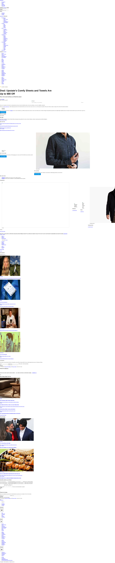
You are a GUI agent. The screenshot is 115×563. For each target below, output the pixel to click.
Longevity (3, 72)
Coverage (3, 514)
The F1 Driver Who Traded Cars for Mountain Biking (7, 306)
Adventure (3, 55)
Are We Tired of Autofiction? (3, 302)
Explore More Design (3, 415)
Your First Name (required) (12, 482)
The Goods (3, 5)
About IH (3, 552)
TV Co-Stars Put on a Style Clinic (5, 443)
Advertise (3, 554)
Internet (5, 27)
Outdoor (3, 80)
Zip (8, 364)
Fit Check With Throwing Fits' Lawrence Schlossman (6, 358)
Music (4, 26)
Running (5, 41)
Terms (3, 555)
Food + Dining (6, 19)
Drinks (5, 18)
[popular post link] (10, 275)
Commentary (3, 64)
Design (5, 25)
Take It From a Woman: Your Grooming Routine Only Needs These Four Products (10, 278)
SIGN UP (1, 496)
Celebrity (3, 63)
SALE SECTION (2, 231)
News (4, 30)
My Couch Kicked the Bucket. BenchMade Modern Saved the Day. (10, 413)
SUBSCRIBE (4, 238)
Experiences (4, 17)
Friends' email (2, 486)
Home (4, 44)
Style (2, 3)
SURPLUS (82, 211)
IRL (2, 515)
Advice (5, 35)
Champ (3, 516)
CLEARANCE (74, 210)
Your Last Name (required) (12, 483)
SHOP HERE (3, 112)
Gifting (5, 49)
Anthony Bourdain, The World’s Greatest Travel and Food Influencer (9, 330)
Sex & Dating (6, 22)
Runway (5, 31)
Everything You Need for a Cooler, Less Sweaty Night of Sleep (9, 404)
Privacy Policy (14, 366)
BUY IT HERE (3, 156)
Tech (4, 47)
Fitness (5, 36)
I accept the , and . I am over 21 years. (11, 366)
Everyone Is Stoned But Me (3, 354)
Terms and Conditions (7, 366)
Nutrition (5, 39)
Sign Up (1, 365)
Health (4, 37)
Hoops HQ (3, 50)
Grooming (3, 68)
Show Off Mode (6, 21)
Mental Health (6, 38)
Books (3, 59)
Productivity (5, 40)
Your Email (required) (11, 481)
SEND (1, 487)
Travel (4, 20)
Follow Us (1, 7)
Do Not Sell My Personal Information (7, 560)
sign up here (65, 233)
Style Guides (5, 32)
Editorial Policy (4, 553)
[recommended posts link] (10, 397)
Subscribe (4, 7)
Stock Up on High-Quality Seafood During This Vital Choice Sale (10, 473)
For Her (3, 81)
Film (4, 24)
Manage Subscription (5, 559)
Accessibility (3, 558)
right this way (34, 372)
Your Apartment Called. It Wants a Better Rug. (7, 400)
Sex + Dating (2, 445)
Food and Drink (6, 45)
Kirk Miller (2, 99)
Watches (5, 33)
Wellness (3, 4)
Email (9, 363)
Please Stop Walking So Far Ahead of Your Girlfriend (8, 447)
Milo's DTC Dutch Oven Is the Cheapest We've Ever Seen (7, 130)
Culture (3, 2)
